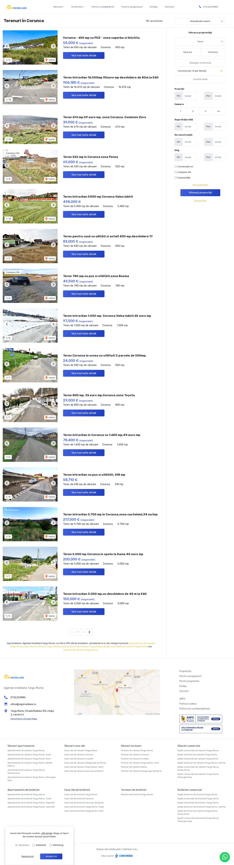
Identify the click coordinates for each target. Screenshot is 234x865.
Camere (179, 104)
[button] (6, 46)
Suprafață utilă (184, 119)
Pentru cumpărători (102, 6)
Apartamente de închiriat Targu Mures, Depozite (31, 802)
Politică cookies (188, 703)
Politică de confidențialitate (194, 708)
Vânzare (187, 52)
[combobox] (200, 42)
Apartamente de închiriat (24, 789)
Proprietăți (185, 671)
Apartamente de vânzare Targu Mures (26, 750)
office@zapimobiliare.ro (23, 704)
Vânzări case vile (74, 745)
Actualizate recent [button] (200, 21)
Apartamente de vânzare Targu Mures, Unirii (29, 758)
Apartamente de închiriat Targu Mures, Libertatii (31, 807)
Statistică (41, 845)
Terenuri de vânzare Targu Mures (137, 750)
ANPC (182, 698)
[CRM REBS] (123, 856)
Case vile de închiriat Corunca (79, 798)
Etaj (177, 150)
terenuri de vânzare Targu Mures (80, 650)
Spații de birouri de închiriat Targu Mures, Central (201, 807)
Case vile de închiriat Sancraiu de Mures (84, 802)
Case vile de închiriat (77, 789)
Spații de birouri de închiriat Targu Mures (197, 794)
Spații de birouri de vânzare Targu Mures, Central (201, 763)
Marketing (58, 845)
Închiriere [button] (77, 6)
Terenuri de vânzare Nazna (134, 767)
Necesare (24, 845)
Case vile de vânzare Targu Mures (80, 750)
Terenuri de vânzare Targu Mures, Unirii (140, 763)
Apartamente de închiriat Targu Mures (26, 794)
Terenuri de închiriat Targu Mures (137, 794)
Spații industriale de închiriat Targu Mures (198, 802)
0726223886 (210, 6)
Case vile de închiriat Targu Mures (80, 794)
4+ (218, 111)
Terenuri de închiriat (133, 789)
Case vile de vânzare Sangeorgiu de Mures (85, 763)
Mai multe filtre (200, 185)
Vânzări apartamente (21, 745)
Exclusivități (184, 177)
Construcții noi (185, 166)
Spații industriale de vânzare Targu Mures (197, 758)
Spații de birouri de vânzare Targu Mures (197, 754)
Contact (169, 6)
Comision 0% (184, 172)
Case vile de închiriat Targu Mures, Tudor (84, 807)
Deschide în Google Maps (24, 718)
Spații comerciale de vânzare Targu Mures (198, 750)
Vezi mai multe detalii (83, 55)
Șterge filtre (200, 200)
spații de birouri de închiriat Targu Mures (81, 646)
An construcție (184, 135)
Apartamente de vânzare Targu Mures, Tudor (29, 754)
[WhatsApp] (225, 857)
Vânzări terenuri (131, 745)
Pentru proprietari (132, 6)
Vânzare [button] (58, 6)
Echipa (154, 6)
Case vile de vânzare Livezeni (78, 758)
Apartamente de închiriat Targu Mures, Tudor (30, 798)
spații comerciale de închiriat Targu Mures (125, 646)
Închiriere (213, 52)
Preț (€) (179, 89)
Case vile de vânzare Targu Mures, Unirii (83, 767)
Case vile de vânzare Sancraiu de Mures (83, 771)
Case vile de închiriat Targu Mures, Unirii (83, 811)
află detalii (46, 833)
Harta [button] (51, 60)
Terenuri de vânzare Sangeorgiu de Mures (141, 771)
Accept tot (51, 856)
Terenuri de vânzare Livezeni (135, 758)
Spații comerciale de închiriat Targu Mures (198, 798)
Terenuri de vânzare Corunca (135, 754)
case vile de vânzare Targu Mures (41, 646)
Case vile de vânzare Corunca (78, 754)
